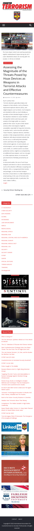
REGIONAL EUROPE (7, 240)
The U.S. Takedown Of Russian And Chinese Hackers (16, 344)
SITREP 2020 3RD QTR (23, 195)
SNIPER (3, 258)
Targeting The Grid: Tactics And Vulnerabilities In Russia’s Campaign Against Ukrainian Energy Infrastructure (15, 376)
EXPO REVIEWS (5, 213)
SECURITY (4, 249)
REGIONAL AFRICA (7, 231)
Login (5, 183)
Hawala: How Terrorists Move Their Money (14, 400)
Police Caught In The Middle (9, 366)
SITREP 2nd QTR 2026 (8, 357)
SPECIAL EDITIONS (7, 261)
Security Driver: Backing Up (13, 190)
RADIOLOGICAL (6, 228)
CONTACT (14, 519)
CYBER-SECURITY (6, 210)
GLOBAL (4, 216)
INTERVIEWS (5, 219)
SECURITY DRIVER (6, 252)
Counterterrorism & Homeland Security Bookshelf (16, 360)
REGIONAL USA (6, 246)
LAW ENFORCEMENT (7, 222)
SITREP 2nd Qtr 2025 (7, 413)
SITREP (3, 255)
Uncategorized (5, 270)
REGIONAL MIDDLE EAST (9, 243)
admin (18, 97)
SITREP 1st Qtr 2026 (7, 363)
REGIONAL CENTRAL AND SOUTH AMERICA (14, 237)
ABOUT (20, 519)
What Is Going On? (6, 336)
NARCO (3, 225)
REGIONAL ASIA (6, 234)
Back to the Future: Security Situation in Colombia (16, 397)
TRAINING (4, 267)
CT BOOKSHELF (6, 208)
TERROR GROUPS (8, 63)
